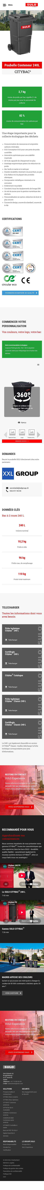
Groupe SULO (26, 1144)
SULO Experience (27, 1147)
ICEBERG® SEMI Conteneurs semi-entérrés (8, 1120)
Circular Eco (7, 1147)
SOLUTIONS (7, 1089)
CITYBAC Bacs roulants (10, 1097)
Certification (7, 1150)
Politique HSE (7, 1174)
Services (5, 1136)
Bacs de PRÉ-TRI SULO (10, 1130)
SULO (33, 5)
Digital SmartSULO (9, 1133)
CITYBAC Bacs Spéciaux (10, 1100)
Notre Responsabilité (9, 1144)
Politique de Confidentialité (11, 1165)
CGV (4, 1177)
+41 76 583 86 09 (15, 1081)
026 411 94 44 (15, 491)
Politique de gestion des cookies (13, 1168)
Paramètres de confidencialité (12, 1171)
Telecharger (12, 640)
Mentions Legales (8, 1163)
